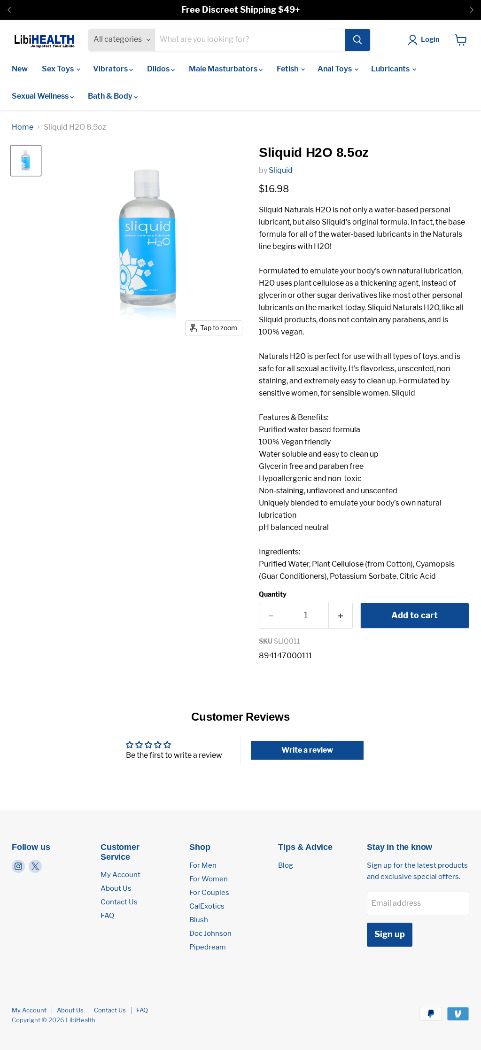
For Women (208, 879)
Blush (198, 920)
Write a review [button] (307, 750)
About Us (116, 888)
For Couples (209, 892)
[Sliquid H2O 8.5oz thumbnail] (26, 161)
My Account (120, 875)
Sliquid (281, 170)
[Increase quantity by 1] (341, 616)
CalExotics (207, 906)
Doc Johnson (210, 933)
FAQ (107, 915)
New (20, 68)
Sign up (389, 934)
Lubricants (391, 68)
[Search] (357, 40)
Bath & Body (111, 96)
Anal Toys (335, 68)
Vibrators (111, 68)
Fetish (288, 68)
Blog (285, 865)
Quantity (273, 594)
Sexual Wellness (41, 96)
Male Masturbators (224, 68)
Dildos (159, 68)
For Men (203, 865)
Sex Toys (58, 68)
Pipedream (207, 947)
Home (22, 127)
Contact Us (119, 902)
